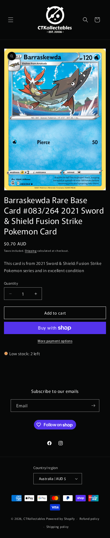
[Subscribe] (93, 405)
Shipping (31, 251)
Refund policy (89, 518)
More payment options (55, 340)
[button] (11, 20)
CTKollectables (34, 518)
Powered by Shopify (60, 518)
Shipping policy (57, 526)
